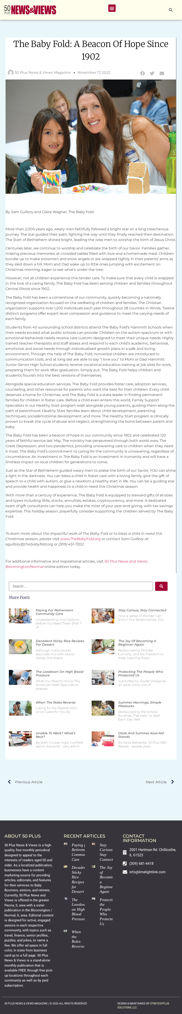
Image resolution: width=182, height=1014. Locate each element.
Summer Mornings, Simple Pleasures (139, 704)
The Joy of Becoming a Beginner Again (137, 643)
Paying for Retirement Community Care (54, 612)
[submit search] (161, 586)
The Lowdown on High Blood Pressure (59, 673)
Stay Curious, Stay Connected (142, 610)
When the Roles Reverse (56, 702)
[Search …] (170, 10)
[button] (112, 8)
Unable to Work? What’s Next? (55, 735)
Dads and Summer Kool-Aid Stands (141, 735)
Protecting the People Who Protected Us (140, 673)
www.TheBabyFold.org (80, 539)
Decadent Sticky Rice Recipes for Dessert (60, 643)
